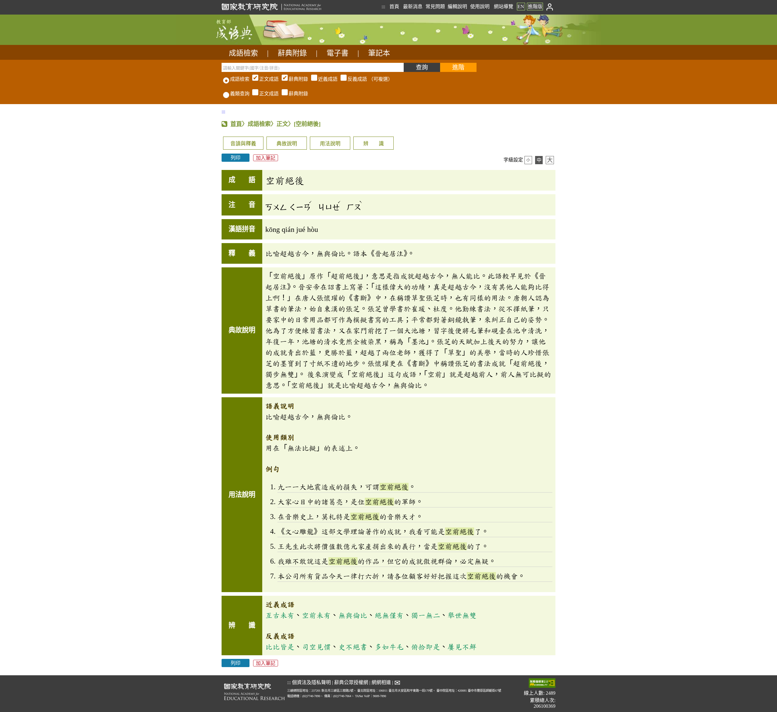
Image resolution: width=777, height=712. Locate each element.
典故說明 (287, 144)
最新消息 (412, 6)
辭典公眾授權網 (351, 682)
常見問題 (435, 6)
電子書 (337, 53)
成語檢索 (243, 53)
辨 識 (373, 144)
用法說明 (330, 144)
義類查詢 (239, 93)
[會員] (550, 6)
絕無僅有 (389, 615)
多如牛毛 (389, 647)
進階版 (535, 6)
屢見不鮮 (462, 647)
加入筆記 (265, 157)
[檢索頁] (252, 43)
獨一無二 (425, 615)
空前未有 (316, 615)
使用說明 (480, 6)
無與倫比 (352, 615)
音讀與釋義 (243, 144)
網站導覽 (503, 6)
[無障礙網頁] (542, 683)
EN (520, 6)
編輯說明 (457, 6)
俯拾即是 (425, 647)
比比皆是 (279, 647)
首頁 (394, 6)
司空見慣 (316, 647)
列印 (235, 157)
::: (383, 6)
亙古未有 (279, 615)
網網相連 (381, 682)
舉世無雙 (462, 615)
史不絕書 (352, 647)
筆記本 (379, 53)
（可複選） (326, 79)
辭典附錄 (292, 53)
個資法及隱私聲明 (311, 682)
